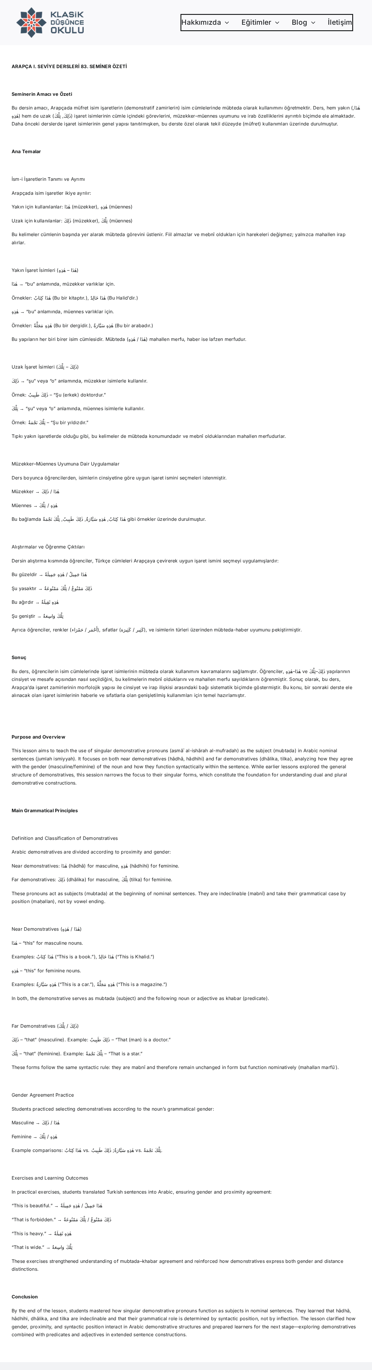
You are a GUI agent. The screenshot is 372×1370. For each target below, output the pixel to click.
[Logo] (50, 10)
